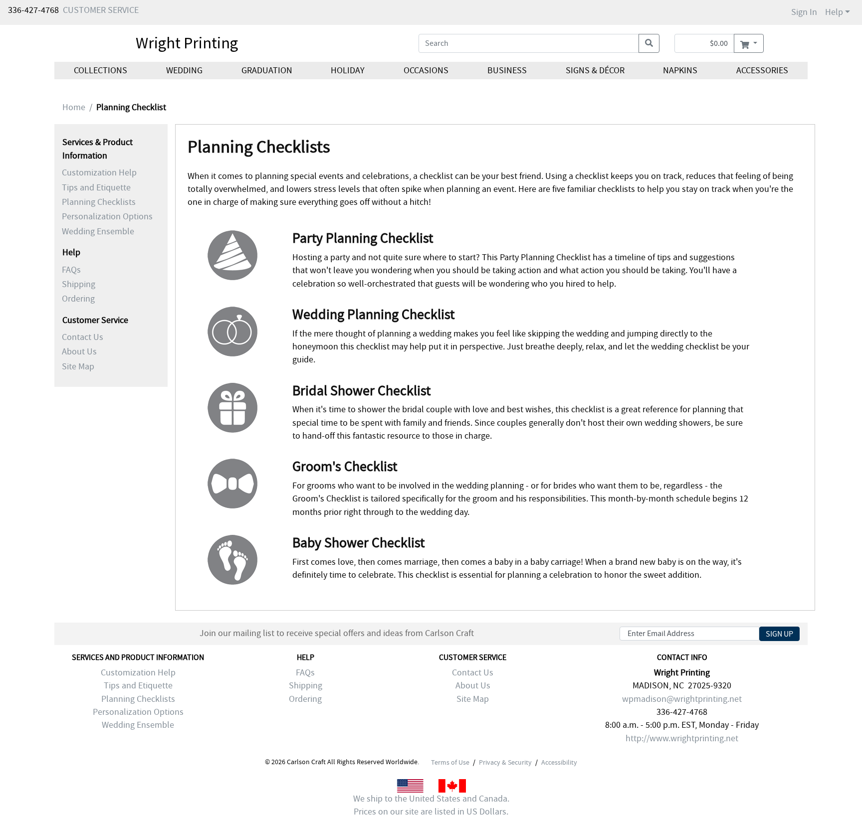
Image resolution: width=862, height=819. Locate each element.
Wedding (184, 70)
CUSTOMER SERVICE (101, 10)
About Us (79, 351)
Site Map (78, 366)
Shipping (78, 284)
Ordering (78, 299)
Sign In (804, 12)
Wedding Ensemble (98, 231)
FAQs (71, 270)
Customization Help (99, 172)
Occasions (426, 70)
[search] (649, 43)
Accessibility (559, 762)
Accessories (762, 70)
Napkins (680, 70)
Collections (100, 70)
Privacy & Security (505, 762)
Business (507, 70)
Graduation (266, 70)
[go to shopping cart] (748, 43)
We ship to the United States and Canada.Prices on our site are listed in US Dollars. (431, 805)
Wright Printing (187, 43)
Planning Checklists (99, 202)
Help (834, 12)
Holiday (348, 70)
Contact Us (82, 337)
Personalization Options (107, 216)
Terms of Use (450, 762)
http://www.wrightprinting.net (682, 738)
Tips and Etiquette (96, 187)
